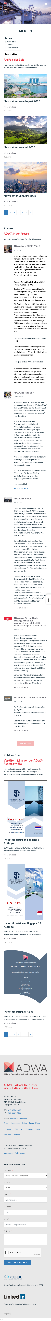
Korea (37, 1123)
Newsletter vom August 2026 (22, 101)
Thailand (7, 1135)
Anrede (7, 1182)
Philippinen (18, 1129)
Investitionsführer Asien (19, 1011)
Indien (24, 1123)
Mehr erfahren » (10, 107)
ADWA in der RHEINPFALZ (27, 246)
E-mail (6, 1219)
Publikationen (12, 48)
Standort (7, 1170)
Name (6, 1194)
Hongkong (15, 1123)
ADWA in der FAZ (22, 498)
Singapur (29, 1129)
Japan (31, 1123)
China (6, 1123)
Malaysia (7, 1129)
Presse (10, 45)
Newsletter (11, 42)
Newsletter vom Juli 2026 (19, 147)
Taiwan (37, 1129)
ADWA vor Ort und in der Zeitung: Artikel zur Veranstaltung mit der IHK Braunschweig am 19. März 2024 (30, 622)
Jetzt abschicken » (17, 1262)
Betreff (7, 1231)
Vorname (7, 1206)
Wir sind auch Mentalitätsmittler (30, 697)
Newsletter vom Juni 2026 (20, 195)
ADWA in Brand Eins (24, 392)
